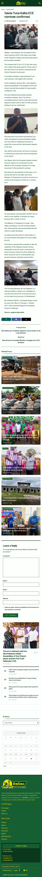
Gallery (3, 811)
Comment (7, 556)
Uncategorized (8, 388)
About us (4, 813)
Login (15, 870)
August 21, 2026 (8, 381)
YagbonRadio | (10, 875)
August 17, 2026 (8, 503)
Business (4, 828)
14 (31, 750)
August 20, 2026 (8, 412)
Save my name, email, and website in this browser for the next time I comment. (22, 608)
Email (5, 590)
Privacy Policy (7, 870)
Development (7, 357)
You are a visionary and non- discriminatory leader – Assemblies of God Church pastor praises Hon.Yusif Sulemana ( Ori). (15, 656)
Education (4, 831)
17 (10, 754)
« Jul (4, 766)
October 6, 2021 (23, 21)
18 (16, 754)
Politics (3, 822)
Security (4, 839)
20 (26, 754)
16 (5, 754)
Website (5, 598)
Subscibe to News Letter (11, 866)
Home (3, 9)
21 (31, 754)
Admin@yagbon (11, 21)
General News (10, 9)
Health (3, 833)
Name (5, 581)
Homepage (5, 808)
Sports (5, 418)
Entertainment (6, 836)
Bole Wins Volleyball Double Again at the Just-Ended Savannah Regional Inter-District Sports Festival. (20, 437)
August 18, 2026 (8, 442)
